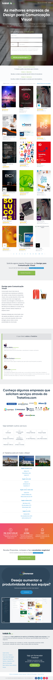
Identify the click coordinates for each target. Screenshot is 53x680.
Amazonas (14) (26, 483)
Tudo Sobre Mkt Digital (8, 657)
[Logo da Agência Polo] (39, 218)
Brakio (38, 136)
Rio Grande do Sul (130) (26, 515)
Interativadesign (24, 164)
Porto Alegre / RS (41, 139)
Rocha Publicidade (42, 108)
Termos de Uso (41, 674)
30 (39, 253)
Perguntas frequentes (8, 659)
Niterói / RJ (40, 166)
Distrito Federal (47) (26, 494)
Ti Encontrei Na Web (24, 248)
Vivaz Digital (23, 221)
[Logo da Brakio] (39, 134)
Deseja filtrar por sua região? (44, 83)
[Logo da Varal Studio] (5, 245)
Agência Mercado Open (9, 136)
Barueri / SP (39, 250)
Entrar (49, 2)
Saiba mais (34, 665)
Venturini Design (24, 192)
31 (42, 253)
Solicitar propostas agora (20, 57)
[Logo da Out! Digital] (38, 245)
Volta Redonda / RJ (25, 166)
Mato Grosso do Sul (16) (26, 496)
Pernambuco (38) (26, 473)
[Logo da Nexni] (22, 134)
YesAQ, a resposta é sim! (8, 661)
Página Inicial (6, 83)
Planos (4, 667)
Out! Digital (39, 248)
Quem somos (6, 652)
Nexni (21, 136)
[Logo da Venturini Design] (22, 190)
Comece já (26, 592)
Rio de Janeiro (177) (26, 505)
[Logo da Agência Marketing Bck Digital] (5, 190)
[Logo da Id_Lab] (39, 161)
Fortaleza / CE (7, 196)
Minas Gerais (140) (26, 507)
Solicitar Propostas (25, 272)
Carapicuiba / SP (7, 250)
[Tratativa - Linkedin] (39, 678)
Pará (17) (26, 481)
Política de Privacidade (32, 674)
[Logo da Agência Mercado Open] (5, 134)
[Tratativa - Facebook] (36, 678)
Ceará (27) (26, 475)
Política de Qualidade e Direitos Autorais (17, 674)
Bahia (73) (26, 471)
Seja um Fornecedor (42, 2)
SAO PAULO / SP (24, 223)
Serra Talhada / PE (8, 223)
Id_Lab (39, 164)
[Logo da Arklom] (4, 105)
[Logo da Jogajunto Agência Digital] (5, 161)
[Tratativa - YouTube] (44, 678)
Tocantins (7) (26, 485)
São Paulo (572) (26, 503)
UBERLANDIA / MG (7, 139)
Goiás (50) (26, 492)
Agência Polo (40, 221)
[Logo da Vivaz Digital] (22, 218)
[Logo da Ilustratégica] (39, 190)
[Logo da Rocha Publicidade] (39, 105)
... (26, 477)
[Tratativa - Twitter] (41, 678)
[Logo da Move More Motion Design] (21, 105)
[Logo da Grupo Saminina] (5, 218)
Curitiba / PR (23, 112)
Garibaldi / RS (23, 250)
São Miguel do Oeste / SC (43, 223)
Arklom (4, 108)
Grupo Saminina (7, 221)
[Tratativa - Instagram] (47, 678)
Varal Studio (6, 248)
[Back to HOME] (8, 3)
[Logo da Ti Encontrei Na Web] (21, 245)
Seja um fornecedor (7, 663)
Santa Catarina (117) (26, 517)
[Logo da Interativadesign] (22, 161)
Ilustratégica (40, 192)
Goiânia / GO (23, 139)
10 (35, 253)
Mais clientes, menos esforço (9, 665)
